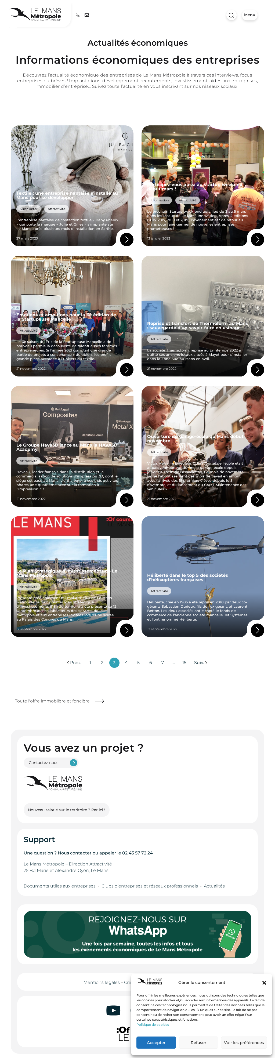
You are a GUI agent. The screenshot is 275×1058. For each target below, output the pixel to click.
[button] (264, 982)
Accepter (156, 1042)
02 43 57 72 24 (137, 853)
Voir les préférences (244, 1042)
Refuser (198, 1042)
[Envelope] (86, 15)
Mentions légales (102, 982)
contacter (81, 853)
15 (184, 662)
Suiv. (199, 662)
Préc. (75, 662)
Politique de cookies (152, 1025)
